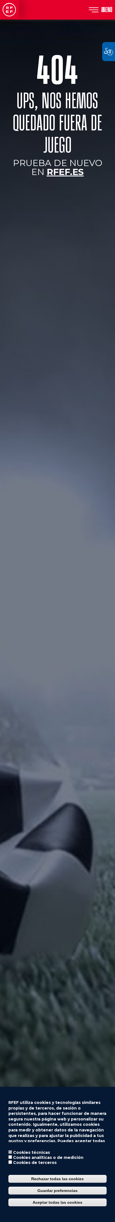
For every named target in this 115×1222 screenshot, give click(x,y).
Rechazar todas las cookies (57, 1179)
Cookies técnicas (31, 1152)
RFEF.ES (65, 172)
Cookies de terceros (35, 1162)
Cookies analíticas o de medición (48, 1157)
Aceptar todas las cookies (57, 1202)
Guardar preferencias (57, 1190)
